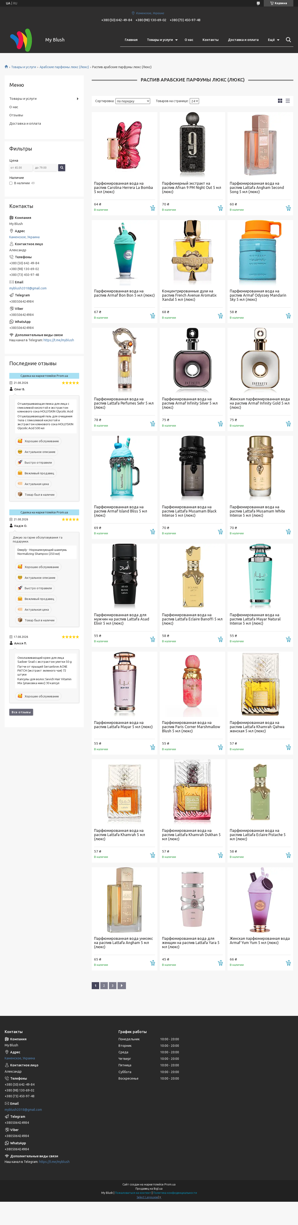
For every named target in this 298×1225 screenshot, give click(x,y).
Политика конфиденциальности (175, 1192)
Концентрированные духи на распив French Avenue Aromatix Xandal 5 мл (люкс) (189, 295)
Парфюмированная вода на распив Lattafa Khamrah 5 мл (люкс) (119, 834)
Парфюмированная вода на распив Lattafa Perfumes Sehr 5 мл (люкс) (124, 403)
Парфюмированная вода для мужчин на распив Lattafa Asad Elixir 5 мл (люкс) (121, 619)
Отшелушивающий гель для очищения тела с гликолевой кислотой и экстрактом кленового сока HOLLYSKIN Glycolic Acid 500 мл (45, 422)
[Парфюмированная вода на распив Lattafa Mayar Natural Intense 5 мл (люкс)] (260, 576)
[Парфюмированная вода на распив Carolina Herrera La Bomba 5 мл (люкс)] (124, 145)
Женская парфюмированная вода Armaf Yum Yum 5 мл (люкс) (260, 940)
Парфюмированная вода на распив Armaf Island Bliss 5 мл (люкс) (120, 511)
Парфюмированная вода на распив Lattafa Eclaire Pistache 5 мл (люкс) (258, 834)
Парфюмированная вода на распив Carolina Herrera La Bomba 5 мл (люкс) (123, 187)
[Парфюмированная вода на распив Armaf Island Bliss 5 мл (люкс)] (124, 468)
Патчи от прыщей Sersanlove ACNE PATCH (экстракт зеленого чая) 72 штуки (42, 670)
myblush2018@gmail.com (28, 288)
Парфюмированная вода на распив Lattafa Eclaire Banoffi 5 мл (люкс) (192, 619)
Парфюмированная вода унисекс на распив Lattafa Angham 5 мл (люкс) (123, 942)
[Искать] (287, 40)
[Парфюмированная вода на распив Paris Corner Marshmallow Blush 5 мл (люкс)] (192, 684)
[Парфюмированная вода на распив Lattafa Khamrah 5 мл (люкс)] (124, 792)
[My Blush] (22, 40)
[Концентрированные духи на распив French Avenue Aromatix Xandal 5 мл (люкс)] (192, 253)
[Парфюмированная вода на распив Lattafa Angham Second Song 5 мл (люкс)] (260, 145)
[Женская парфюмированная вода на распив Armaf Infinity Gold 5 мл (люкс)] (260, 360)
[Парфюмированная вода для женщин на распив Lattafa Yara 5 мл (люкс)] (192, 900)
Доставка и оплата (243, 40)
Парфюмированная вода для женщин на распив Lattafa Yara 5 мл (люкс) (191, 942)
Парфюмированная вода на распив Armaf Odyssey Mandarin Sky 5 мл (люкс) (258, 295)
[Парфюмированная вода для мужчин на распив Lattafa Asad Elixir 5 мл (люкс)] (124, 576)
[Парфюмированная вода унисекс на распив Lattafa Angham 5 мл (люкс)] (124, 900)
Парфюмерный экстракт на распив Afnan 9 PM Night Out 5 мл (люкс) (191, 187)
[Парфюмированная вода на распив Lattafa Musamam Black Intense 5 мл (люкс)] (192, 468)
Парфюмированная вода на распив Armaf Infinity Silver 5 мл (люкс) (190, 403)
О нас (189, 40)
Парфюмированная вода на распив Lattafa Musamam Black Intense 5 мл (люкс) (189, 511)
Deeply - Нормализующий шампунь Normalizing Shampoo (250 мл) (42, 551)
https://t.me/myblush (59, 340)
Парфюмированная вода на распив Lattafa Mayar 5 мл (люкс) (123, 724)
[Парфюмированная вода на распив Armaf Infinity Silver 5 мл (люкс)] (192, 360)
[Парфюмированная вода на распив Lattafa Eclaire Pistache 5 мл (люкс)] (260, 792)
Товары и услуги (160, 40)
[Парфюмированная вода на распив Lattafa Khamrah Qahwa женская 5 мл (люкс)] (260, 684)
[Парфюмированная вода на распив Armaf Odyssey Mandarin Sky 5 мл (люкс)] (260, 253)
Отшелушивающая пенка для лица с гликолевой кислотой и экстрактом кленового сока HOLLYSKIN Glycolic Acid (45, 407)
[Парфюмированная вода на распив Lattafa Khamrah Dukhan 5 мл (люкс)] (192, 792)
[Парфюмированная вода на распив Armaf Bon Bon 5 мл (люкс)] (124, 253)
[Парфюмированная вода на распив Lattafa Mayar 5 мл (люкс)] (124, 684)
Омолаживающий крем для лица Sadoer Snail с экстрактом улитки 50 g (44, 659)
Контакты (211, 40)
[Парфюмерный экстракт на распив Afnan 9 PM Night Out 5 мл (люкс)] (192, 145)
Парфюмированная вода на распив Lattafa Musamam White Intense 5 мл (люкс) (257, 511)
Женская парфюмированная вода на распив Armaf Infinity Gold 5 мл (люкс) (260, 403)
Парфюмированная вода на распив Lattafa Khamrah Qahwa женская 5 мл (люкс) (257, 726)
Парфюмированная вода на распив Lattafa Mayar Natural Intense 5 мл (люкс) (255, 619)
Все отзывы (21, 712)
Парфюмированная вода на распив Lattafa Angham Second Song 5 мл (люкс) (257, 187)
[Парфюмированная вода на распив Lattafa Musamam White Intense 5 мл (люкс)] (260, 468)
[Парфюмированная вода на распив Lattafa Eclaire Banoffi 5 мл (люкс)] (192, 576)
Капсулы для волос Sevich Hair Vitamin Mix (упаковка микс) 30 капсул (44, 681)
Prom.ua (170, 1184)
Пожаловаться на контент (133, 1192)
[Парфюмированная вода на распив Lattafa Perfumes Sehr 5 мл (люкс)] (124, 360)
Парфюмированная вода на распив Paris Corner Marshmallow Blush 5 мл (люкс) (191, 726)
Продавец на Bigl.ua (149, 1188)
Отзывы (16, 115)
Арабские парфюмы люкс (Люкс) (64, 67)
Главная (131, 40)
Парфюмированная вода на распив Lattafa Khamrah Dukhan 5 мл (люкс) (191, 834)
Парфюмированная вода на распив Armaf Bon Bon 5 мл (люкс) (124, 293)
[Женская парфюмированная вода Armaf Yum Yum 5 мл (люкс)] (260, 900)
